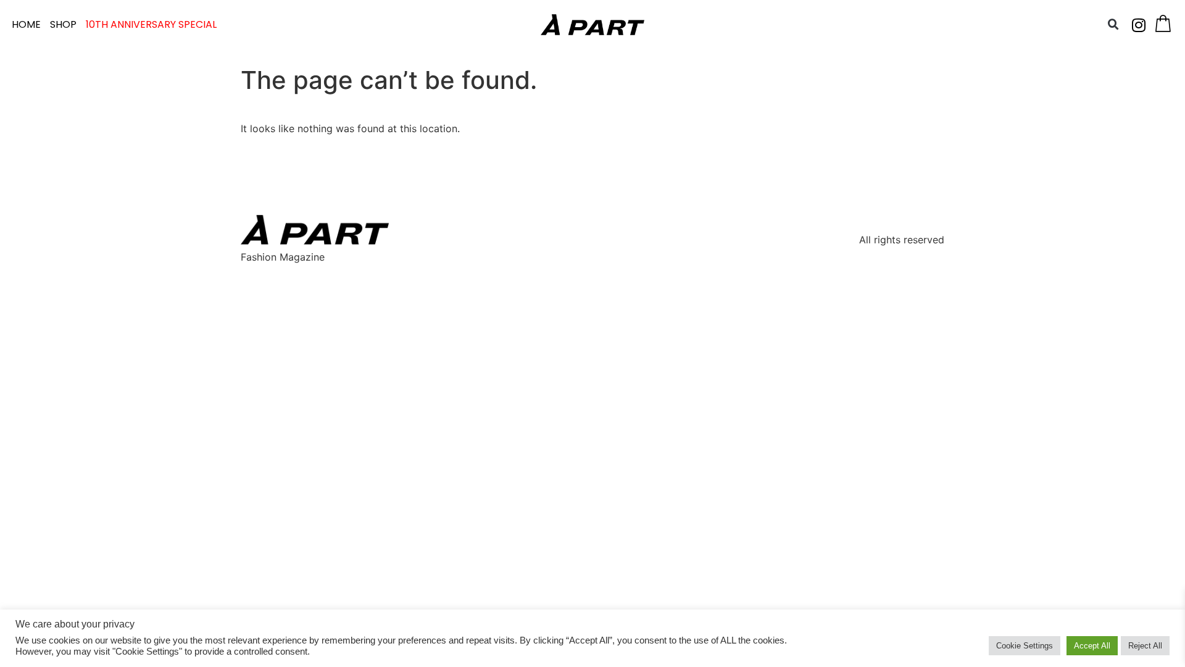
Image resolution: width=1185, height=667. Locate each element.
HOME (26, 24)
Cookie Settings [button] (1024, 645)
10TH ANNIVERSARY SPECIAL (151, 24)
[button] (1113, 25)
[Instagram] (1138, 24)
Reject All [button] (1145, 645)
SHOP (63, 24)
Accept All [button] (1092, 645)
